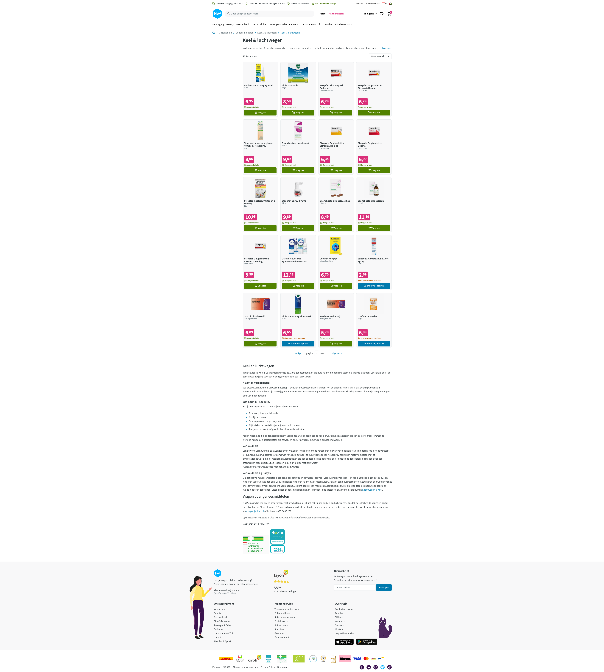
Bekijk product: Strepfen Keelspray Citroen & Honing (260, 204)
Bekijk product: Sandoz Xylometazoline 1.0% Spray (373, 262)
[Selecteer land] (384, 4)
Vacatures (340, 621)
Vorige (298, 353)
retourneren (300, 3)
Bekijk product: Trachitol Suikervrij (260, 320)
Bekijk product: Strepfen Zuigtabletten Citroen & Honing (373, 89)
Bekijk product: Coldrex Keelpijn (336, 262)
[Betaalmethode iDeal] (373, 658)
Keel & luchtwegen (267, 32)
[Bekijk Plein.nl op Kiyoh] (254, 659)
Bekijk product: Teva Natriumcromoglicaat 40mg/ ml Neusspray (260, 147)
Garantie (279, 633)
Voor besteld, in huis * (267, 3)
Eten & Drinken (259, 24)
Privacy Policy (267, 667)
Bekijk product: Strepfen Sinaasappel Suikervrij (336, 89)
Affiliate (339, 617)
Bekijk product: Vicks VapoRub (298, 89)
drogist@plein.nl (255, 511)
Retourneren (281, 625)
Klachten (279, 629)
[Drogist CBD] (277, 541)
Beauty (230, 24)
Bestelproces (281, 621)
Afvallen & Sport (343, 24)
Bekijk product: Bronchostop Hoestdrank (298, 147)
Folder (322, 13)
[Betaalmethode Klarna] (345, 658)
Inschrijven (384, 587)
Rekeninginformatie (285, 617)
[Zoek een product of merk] (228, 14)
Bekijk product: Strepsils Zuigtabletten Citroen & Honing (336, 147)
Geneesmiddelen (245, 32)
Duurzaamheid (282, 637)
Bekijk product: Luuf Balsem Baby (373, 320)
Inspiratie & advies (344, 633)
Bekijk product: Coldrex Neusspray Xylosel (260, 89)
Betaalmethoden (283, 613)
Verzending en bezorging (287, 608)
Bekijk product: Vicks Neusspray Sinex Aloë (298, 320)
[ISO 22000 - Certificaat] (313, 659)
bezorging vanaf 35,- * (230, 3)
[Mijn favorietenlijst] (381, 13)
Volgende (334, 353)
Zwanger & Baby (278, 24)
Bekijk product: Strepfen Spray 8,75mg (298, 204)
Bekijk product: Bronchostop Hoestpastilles (336, 204)
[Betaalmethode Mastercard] (366, 658)
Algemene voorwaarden (245, 667)
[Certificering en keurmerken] (299, 659)
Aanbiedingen (336, 13)
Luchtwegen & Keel (372, 489)
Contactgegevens (344, 608)
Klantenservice (373, 3)
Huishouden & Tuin (311, 24)
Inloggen (369, 13)
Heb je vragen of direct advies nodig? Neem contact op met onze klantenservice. (236, 582)
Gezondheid (242, 24)
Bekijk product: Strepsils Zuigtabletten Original (373, 147)
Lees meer (387, 48)
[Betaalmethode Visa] (357, 658)
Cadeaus (293, 24)
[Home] (213, 32)
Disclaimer (282, 667)
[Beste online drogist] (323, 659)
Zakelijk (359, 3)
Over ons (339, 625)
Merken (339, 629)
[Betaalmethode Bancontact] (381, 658)
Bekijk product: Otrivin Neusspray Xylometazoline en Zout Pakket (298, 262)
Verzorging (218, 24)
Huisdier (328, 24)
